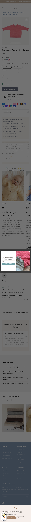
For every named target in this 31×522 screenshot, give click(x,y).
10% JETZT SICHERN (8, 263)
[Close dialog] (29, 251)
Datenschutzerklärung (10, 514)
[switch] (3, 520)
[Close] (29, 506)
